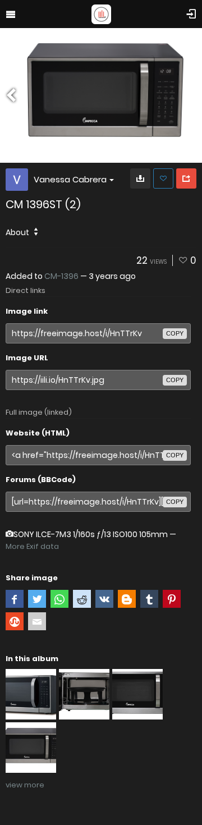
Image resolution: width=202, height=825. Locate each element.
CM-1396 (61, 276)
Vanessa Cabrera (70, 179)
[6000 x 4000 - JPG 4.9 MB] (140, 178)
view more (25, 785)
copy (174, 333)
